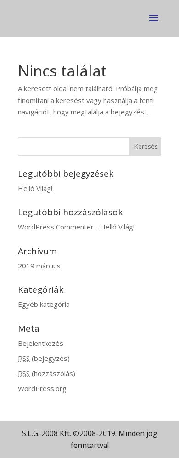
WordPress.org (42, 388)
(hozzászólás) (46, 373)
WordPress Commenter (56, 226)
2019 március (39, 265)
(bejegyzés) (44, 358)
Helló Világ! (35, 188)
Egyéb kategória (44, 304)
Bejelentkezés (40, 343)
